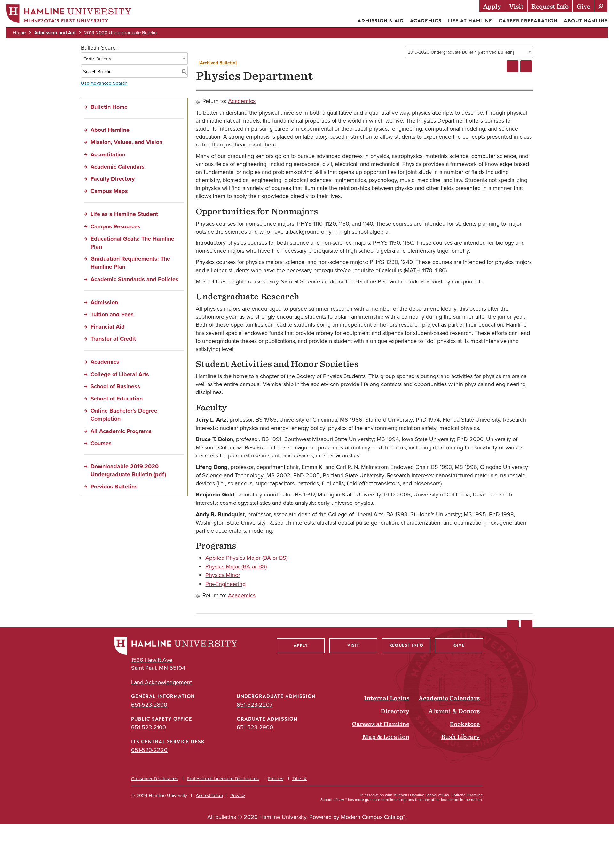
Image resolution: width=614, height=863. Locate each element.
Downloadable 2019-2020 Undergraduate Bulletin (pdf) (128, 470)
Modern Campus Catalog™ (373, 817)
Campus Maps (109, 191)
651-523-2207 (254, 705)
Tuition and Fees (112, 314)
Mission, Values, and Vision (126, 142)
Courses (101, 443)
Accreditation (108, 154)
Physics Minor (222, 575)
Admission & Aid (381, 21)
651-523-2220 (149, 750)
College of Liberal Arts (120, 374)
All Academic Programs (121, 431)
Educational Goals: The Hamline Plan (132, 242)
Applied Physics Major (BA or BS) (246, 558)
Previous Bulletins (114, 486)
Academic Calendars (118, 166)
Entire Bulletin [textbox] (97, 59)
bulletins (225, 817)
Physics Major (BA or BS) (236, 566)
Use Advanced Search (104, 83)
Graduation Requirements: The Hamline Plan (130, 263)
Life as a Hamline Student (124, 214)
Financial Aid (108, 326)
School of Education (117, 398)
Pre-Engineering (225, 584)
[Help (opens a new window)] (526, 66)
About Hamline (586, 21)
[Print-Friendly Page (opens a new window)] (512, 66)
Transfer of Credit (113, 339)
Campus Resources (115, 226)
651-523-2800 (149, 705)
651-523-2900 (255, 727)
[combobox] (469, 52)
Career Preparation (528, 21)
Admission (104, 302)
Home (19, 32)
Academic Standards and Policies (134, 279)
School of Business (115, 386)
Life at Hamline (470, 21)
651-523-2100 (148, 727)
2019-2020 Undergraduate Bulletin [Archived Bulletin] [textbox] (461, 52)
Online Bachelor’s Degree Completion (124, 415)
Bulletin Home (109, 107)
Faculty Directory (113, 179)
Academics (425, 21)
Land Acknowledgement (161, 682)
